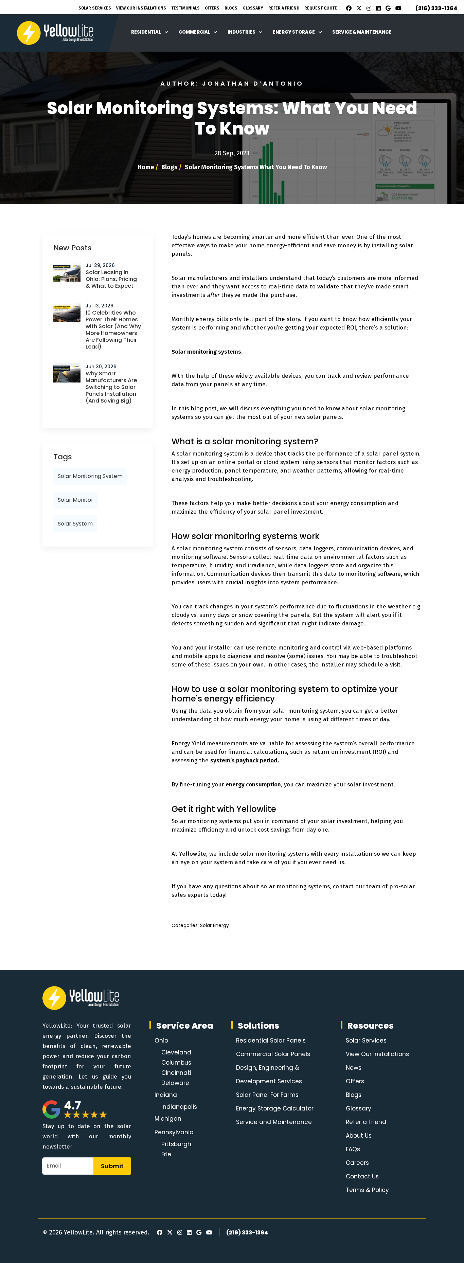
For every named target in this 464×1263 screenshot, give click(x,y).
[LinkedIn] (377, 8)
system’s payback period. (244, 760)
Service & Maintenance (361, 32)
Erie (166, 1154)
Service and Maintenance (274, 1122)
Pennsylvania (174, 1132)
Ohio (161, 1040)
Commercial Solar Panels (273, 1054)
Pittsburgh (176, 1144)
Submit (112, 1166)
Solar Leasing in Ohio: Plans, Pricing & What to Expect (111, 279)
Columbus (176, 1063)
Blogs (231, 8)
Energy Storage (294, 32)
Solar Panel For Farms (267, 1095)
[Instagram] (368, 8)
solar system (75, 524)
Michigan (168, 1119)
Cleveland (176, 1052)
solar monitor (75, 500)
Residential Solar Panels (271, 1040)
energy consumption (253, 784)
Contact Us (362, 1176)
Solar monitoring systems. (207, 351)
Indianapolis (179, 1107)
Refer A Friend (283, 8)
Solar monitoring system (90, 476)
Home (146, 167)
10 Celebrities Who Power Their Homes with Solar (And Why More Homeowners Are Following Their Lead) (113, 330)
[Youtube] (397, 8)
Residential (146, 32)
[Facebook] (347, 8)
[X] (358, 8)
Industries (241, 32)
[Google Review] (387, 8)
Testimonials (185, 8)
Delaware (175, 1083)
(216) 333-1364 (436, 8)
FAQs (353, 1149)
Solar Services (94, 8)
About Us (359, 1136)
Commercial (194, 32)
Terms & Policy (367, 1190)
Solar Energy (214, 925)
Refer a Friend (366, 1122)
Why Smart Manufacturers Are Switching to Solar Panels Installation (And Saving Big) (111, 387)
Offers (212, 8)
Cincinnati (176, 1073)
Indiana (166, 1095)
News (353, 1068)
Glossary (253, 8)
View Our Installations (141, 8)
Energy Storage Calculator (275, 1108)
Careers (357, 1163)
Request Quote (320, 8)
